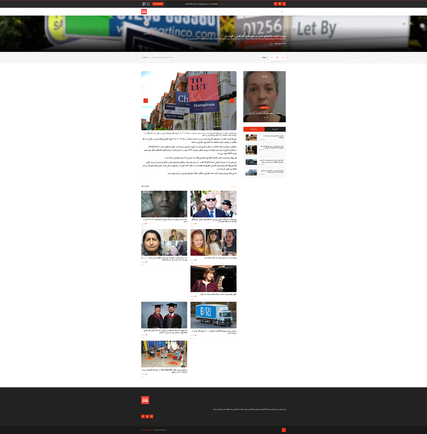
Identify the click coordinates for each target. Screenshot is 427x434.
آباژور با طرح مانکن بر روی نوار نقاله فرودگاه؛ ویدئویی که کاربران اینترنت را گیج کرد (272, 147)
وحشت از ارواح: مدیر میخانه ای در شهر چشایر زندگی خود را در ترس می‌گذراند (272, 171)
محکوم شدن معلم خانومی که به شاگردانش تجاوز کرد (264, 113)
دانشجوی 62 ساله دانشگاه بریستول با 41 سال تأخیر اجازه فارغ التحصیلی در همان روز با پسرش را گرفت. (165, 332)
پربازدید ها (254, 129)
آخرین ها (275, 129)
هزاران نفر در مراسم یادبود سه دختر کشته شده (220, 258)
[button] (145, 100)
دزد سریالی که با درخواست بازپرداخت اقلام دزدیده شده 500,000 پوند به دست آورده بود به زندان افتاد (164, 259)
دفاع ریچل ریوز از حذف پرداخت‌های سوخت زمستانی (199, 4)
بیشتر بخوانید (264, 107)
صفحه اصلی (145, 57)
